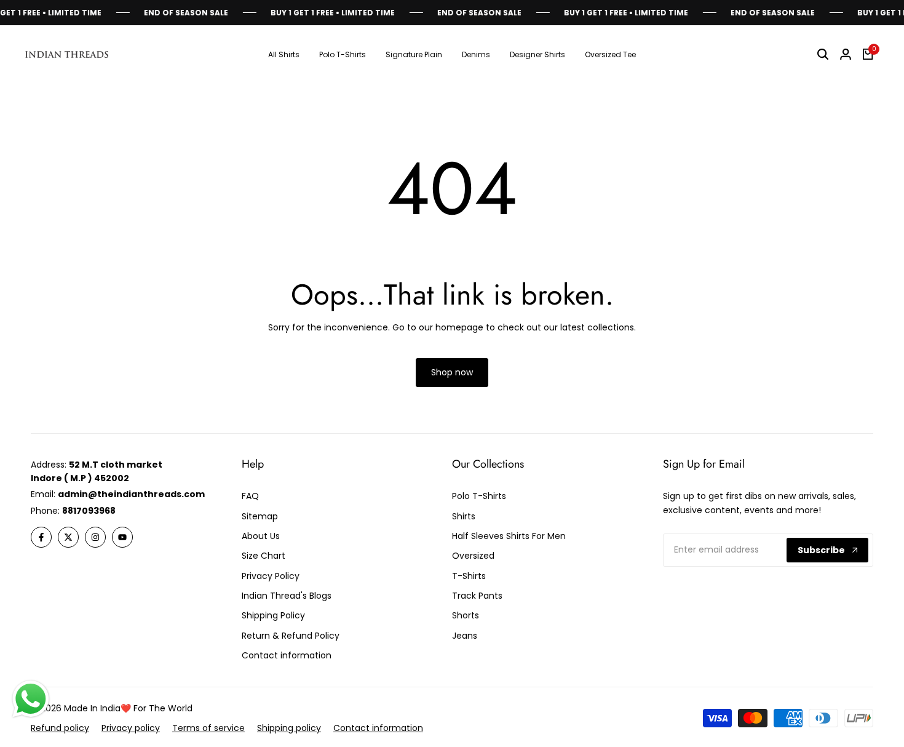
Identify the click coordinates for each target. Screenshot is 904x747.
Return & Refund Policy (290, 635)
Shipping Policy (273, 615)
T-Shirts (469, 576)
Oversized (473, 555)
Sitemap (260, 516)
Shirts (463, 516)
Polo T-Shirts (479, 496)
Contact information (286, 655)
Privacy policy (130, 728)
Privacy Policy (270, 576)
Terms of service (208, 728)
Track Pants (477, 595)
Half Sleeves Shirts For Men (509, 536)
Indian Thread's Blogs (286, 595)
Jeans (464, 635)
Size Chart (263, 555)
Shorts (465, 615)
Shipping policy (289, 728)
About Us (261, 536)
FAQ (250, 496)
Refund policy (60, 728)
